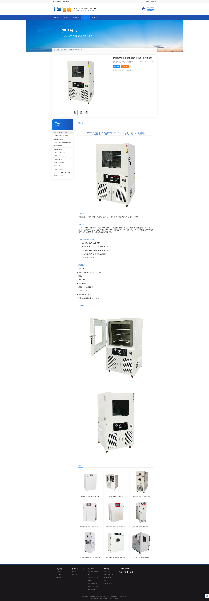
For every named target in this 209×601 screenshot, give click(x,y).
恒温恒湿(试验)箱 (58, 139)
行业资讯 (74, 574)
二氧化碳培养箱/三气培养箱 (61, 135)
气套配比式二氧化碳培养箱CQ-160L (90, 496)
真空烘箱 (129, 70)
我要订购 (125, 66)
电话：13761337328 (108, 574)
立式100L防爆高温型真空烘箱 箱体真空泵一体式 (92, 557)
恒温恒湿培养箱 (58, 149)
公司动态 (74, 571)
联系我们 (94, 17)
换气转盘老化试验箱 (59, 162)
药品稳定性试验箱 (58, 169)
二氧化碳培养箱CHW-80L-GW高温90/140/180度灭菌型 (119, 527)
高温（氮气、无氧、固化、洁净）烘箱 (63, 172)
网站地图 (125, 596)
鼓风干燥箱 (57, 165)
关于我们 (66, 17)
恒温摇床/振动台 (58, 159)
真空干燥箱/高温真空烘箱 (75, 50)
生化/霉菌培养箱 (58, 145)
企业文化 (58, 574)
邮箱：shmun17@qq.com (108, 582)
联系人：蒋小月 (108, 571)
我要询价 (116, 66)
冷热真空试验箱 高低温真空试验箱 (141, 496)
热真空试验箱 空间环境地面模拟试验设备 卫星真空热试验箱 (147, 527)
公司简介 (58, 571)
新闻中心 (76, 17)
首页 (57, 50)
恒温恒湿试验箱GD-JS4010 (116, 496)
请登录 (147, 1)
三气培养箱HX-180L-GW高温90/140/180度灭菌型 (92, 527)
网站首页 (57, 17)
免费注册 (153, 1)
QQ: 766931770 (107, 577)
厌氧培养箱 (57, 155)
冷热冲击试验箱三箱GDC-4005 (141, 557)
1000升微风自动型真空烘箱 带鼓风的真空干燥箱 (118, 557)
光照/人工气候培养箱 (59, 152)
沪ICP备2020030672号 (116, 596)
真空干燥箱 (121, 70)
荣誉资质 (58, 577)
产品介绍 (80, 123)
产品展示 (85, 17)
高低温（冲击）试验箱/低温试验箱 (62, 142)
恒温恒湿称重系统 (58, 176)
